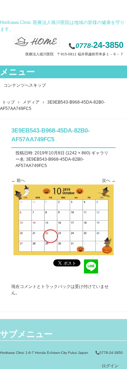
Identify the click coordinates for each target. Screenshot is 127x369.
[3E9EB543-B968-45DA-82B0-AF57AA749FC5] (63, 254)
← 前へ (18, 180)
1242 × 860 (78, 152)
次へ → (109, 180)
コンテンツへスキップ (25, 85)
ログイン (110, 365)
